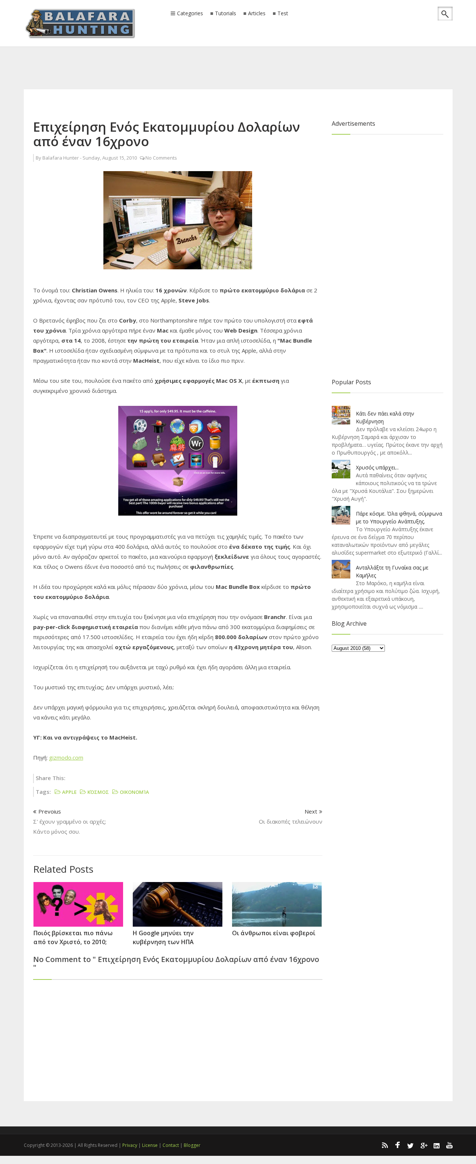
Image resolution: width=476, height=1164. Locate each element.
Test (282, 13)
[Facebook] (397, 1145)
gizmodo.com (66, 757)
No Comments (161, 157)
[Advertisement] (238, 57)
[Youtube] (449, 1145)
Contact (171, 1145)
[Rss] (384, 1145)
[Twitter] (410, 1145)
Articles (257, 13)
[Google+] (423, 1145)
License (150, 1145)
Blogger (192, 1145)
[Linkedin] (436, 1145)
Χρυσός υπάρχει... (377, 467)
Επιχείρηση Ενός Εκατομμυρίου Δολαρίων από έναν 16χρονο (166, 134)
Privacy (129, 1145)
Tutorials (225, 13)
